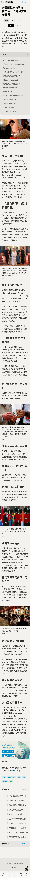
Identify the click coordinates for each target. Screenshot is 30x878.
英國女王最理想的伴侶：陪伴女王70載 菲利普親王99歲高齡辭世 (18, 823)
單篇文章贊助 (8, 751)
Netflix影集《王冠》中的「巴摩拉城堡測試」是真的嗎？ (18, 832)
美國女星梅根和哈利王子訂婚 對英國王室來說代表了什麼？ (18, 800)
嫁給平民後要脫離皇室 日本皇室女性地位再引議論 (18, 805)
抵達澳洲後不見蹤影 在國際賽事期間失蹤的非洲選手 (18, 809)
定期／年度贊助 (9, 756)
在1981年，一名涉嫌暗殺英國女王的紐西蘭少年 (18, 828)
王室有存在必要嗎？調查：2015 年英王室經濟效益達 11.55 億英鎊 (18, 819)
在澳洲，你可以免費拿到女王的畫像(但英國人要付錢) (18, 814)
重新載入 (15, 867)
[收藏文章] (24, 21)
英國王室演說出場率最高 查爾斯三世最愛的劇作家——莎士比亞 (18, 837)
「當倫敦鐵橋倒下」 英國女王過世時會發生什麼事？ (18, 796)
